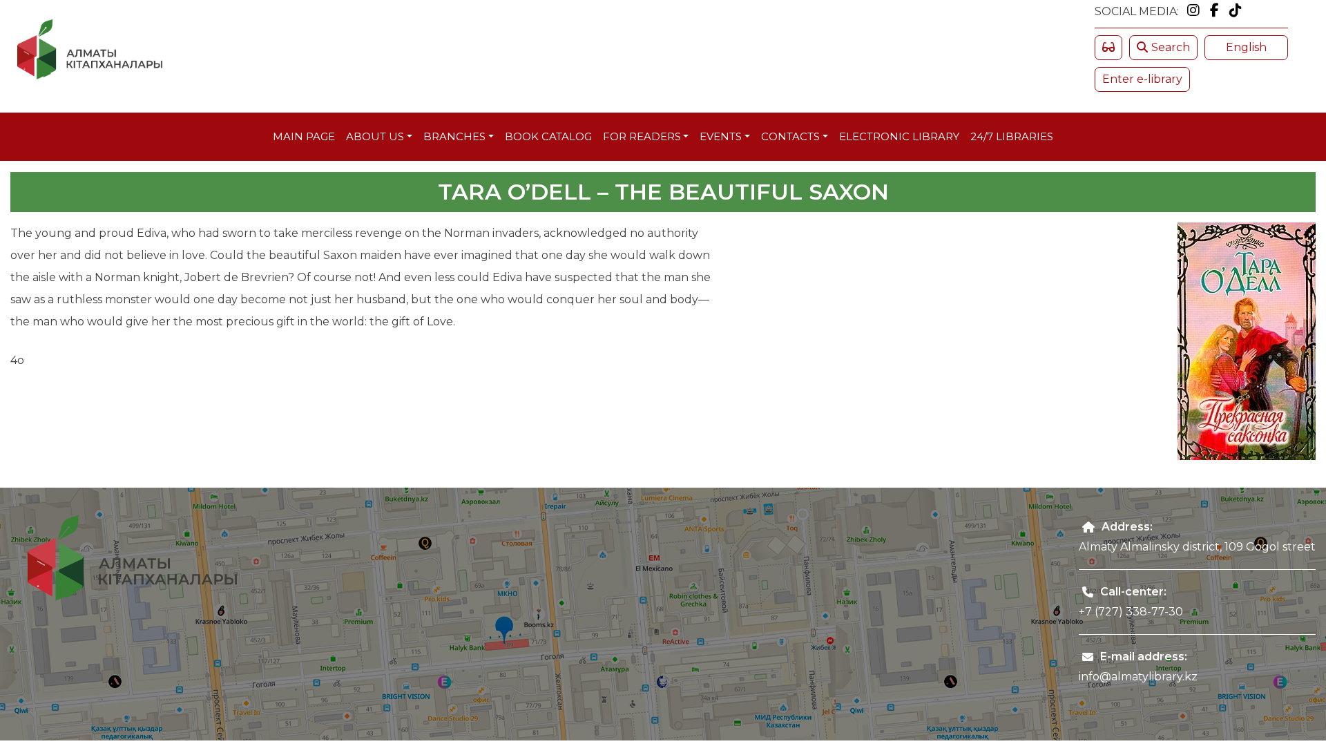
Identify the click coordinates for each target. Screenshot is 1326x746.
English (1246, 47)
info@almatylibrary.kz (1138, 676)
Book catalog (548, 136)
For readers (642, 136)
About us (375, 136)
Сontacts (790, 136)
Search (1170, 47)
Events (721, 136)
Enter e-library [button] (1142, 79)
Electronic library (899, 136)
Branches (454, 136)
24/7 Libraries (1011, 136)
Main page (304, 136)
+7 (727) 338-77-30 (1131, 611)
